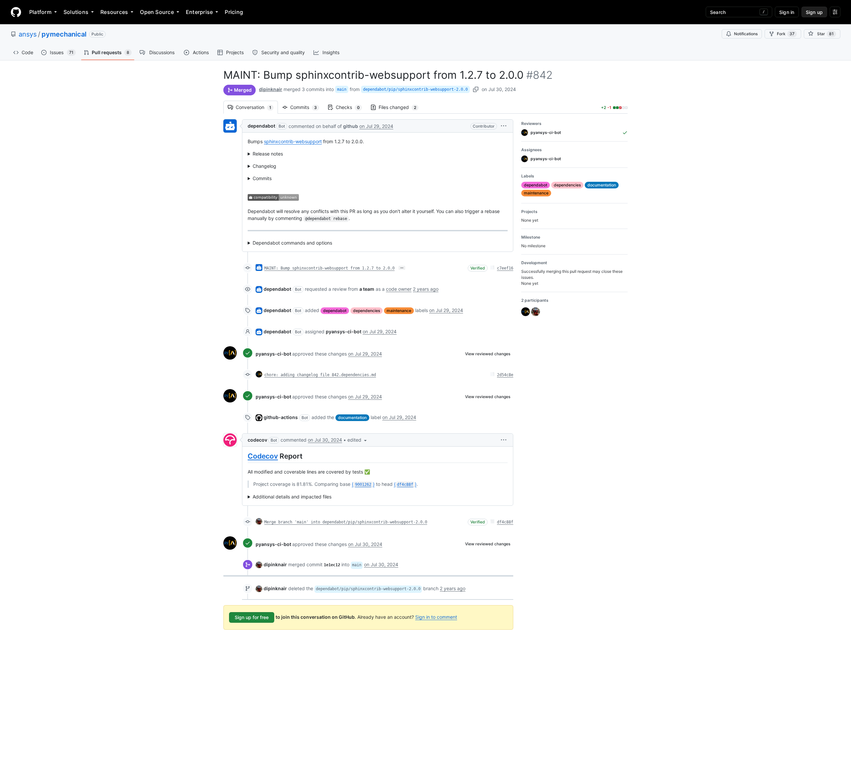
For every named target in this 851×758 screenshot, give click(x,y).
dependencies (366, 310)
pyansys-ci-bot (273, 354)
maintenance (399, 310)
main (341, 89)
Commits (306, 107)
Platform (40, 12)
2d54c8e (505, 375)
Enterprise (199, 12)
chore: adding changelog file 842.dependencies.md (320, 375)
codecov (257, 440)
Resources (114, 12)
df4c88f (505, 522)
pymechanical (64, 34)
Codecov (263, 456)
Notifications (746, 33)
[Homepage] (16, 12)
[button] (504, 126)
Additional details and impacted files (292, 496)
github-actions (281, 417)
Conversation (257, 107)
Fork (785, 33)
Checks (351, 107)
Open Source (157, 12)
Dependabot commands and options (292, 243)
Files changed (401, 107)
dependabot (261, 126)
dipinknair (270, 89)
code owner (399, 289)
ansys (28, 34)
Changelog (264, 166)
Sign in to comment (436, 617)
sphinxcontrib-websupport (293, 141)
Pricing (234, 12)
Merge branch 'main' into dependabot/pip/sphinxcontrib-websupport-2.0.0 (345, 522)
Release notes (268, 154)
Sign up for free (252, 617)
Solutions (75, 12)
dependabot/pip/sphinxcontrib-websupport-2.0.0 (415, 89)
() (363, 484)
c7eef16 (505, 268)
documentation (352, 417)
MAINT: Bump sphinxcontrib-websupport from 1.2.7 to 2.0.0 (329, 268)
